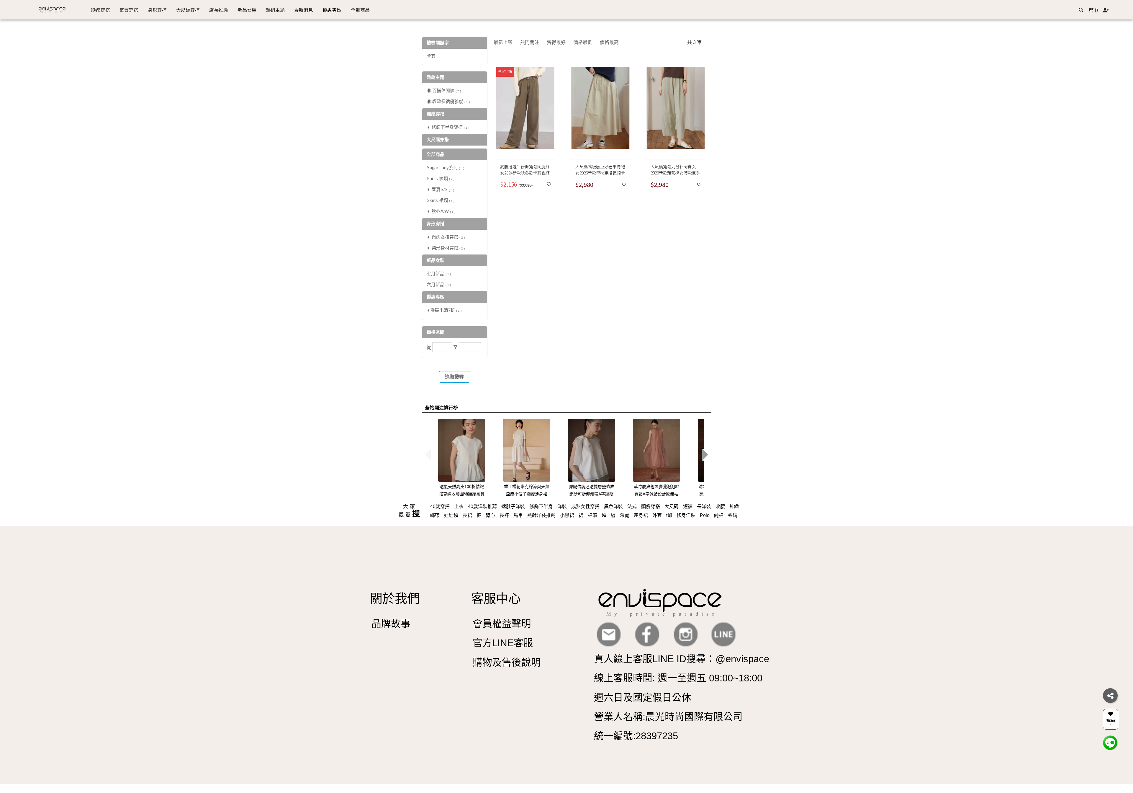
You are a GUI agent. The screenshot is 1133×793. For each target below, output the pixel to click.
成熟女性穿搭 (585, 506)
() (1095, 9)
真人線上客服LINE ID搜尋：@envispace (681, 658)
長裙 (467, 515)
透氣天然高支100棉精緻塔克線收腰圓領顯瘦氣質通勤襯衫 (461, 494)
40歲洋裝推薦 (482, 506)
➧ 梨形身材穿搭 (446, 247)
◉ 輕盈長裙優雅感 (448, 101)
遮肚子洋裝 (513, 506)
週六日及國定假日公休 (642, 697)
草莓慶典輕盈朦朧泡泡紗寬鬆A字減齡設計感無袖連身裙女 (656, 494)
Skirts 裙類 (440, 200)
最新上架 (503, 42)
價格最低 (582, 42)
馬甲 (518, 515)
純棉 (718, 515)
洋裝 (562, 506)
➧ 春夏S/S (440, 189)
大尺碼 (671, 506)
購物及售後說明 (507, 662)
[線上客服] (1110, 742)
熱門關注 (529, 42)
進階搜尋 (454, 376)
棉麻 (592, 515)
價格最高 (609, 42)
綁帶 (435, 515)
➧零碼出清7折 (444, 310)
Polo (705, 515)
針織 (734, 506)
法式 (632, 506)
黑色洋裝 (613, 506)
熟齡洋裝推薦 (541, 515)
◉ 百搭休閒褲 (444, 90)
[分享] (1110, 695)
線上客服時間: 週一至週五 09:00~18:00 (678, 678)
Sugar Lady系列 (445, 167)
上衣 (459, 506)
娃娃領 (451, 515)
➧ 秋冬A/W (441, 211)
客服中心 (496, 599)
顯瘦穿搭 (650, 506)
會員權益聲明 (502, 623)
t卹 (669, 515)
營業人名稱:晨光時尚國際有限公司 (668, 716)
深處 (624, 515)
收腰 (720, 506)
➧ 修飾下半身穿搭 (448, 127)
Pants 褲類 (440, 178)
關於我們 (395, 599)
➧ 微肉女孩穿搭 (446, 236)
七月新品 (439, 273)
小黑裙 (567, 515)
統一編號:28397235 (636, 735)
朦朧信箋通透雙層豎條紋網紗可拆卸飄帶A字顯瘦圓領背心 (591, 494)
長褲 (504, 515)
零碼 (732, 515)
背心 (490, 515)
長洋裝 (704, 506)
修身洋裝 (686, 515)
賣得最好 (556, 42)
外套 (657, 515)
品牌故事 (390, 623)
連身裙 (641, 515)
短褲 (687, 506)
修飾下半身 (541, 506)
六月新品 (439, 284)
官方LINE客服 (503, 642)
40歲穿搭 (440, 506)
